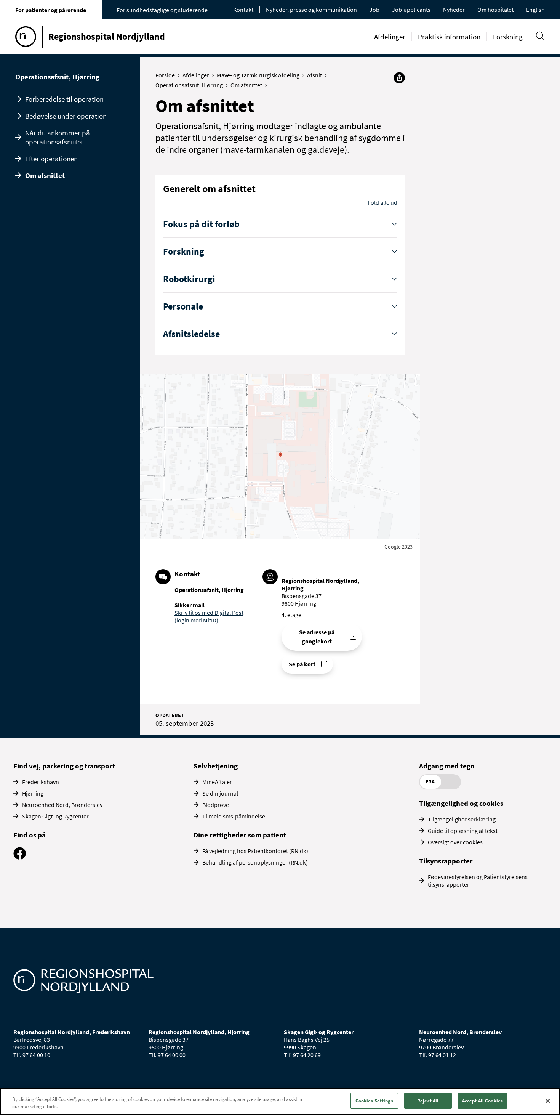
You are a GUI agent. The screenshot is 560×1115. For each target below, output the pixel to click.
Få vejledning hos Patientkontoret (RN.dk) (255, 851)
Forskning (508, 36)
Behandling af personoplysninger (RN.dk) (255, 862)
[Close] (547, 1101)
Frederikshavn (40, 782)
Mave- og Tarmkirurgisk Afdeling (258, 75)
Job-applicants (411, 9)
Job (374, 9)
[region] (280, 1101)
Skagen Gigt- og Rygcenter (55, 816)
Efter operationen (51, 158)
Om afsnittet (45, 175)
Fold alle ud (382, 202)
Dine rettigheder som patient (240, 834)
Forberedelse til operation (64, 99)
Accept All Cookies (482, 1100)
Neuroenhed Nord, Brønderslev (62, 805)
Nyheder (454, 9)
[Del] (399, 77)
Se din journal (220, 793)
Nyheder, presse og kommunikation (311, 9)
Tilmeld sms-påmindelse (233, 816)
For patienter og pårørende (50, 10)
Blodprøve (215, 805)
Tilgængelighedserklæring (462, 819)
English (535, 9)
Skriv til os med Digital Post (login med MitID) (208, 616)
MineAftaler (217, 782)
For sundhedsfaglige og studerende (162, 10)
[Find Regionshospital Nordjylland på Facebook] (19, 857)
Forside (165, 75)
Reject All (427, 1100)
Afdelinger (389, 36)
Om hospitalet (495, 9)
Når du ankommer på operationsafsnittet (57, 137)
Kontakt (243, 9)
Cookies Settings (374, 1100)
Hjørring (32, 793)
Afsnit (314, 75)
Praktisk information (449, 36)
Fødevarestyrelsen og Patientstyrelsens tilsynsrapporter (478, 880)
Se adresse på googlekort (316, 636)
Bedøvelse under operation (66, 115)
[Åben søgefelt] (540, 36)
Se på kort (302, 664)
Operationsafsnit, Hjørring (57, 76)
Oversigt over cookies (455, 842)
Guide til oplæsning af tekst (463, 830)
